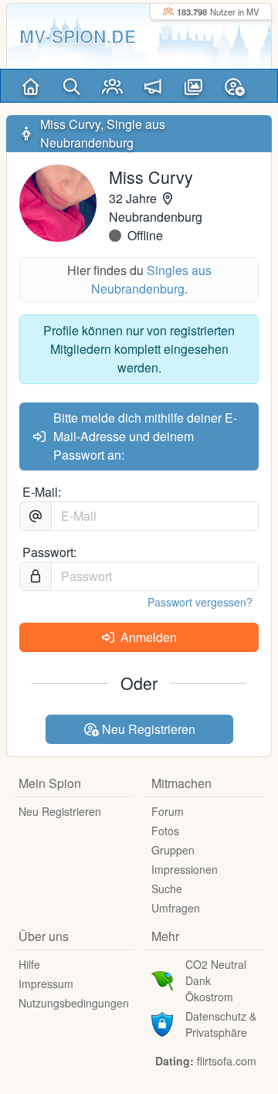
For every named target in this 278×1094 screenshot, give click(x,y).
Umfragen (175, 908)
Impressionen (184, 869)
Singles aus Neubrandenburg (151, 279)
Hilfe (29, 964)
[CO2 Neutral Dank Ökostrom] (162, 979)
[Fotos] (193, 86)
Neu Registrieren (147, 729)
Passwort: (49, 552)
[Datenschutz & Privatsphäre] (162, 1023)
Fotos (165, 830)
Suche (166, 888)
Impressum (46, 983)
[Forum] (153, 86)
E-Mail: (41, 492)
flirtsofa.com (226, 1061)
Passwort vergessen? (200, 602)
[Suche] (71, 86)
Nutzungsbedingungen (74, 1003)
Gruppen (173, 850)
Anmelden (147, 637)
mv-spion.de (77, 36)
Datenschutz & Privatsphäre (220, 1024)
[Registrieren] (234, 86)
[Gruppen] (112, 86)
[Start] (30, 86)
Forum (167, 811)
